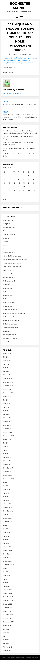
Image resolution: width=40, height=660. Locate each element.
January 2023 (7, 507)
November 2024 (8, 429)
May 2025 (6, 407)
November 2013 (8, 615)
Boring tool (6, 224)
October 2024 (7, 432)
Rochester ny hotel (9, 317)
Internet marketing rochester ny (13, 263)
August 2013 (7, 625)
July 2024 (6, 443)
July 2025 (6, 400)
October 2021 (7, 561)
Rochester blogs (8, 292)
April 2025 (6, 411)
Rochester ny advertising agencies (14, 313)
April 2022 (6, 540)
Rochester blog (7, 288)
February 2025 (7, 418)
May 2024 (6, 450)
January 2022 (7, 550)
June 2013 (6, 633)
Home (11, 72)
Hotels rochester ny (9, 252)
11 (9, 183)
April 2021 (6, 582)
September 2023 (8, 479)
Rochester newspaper (10, 310)
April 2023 (6, 497)
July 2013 (6, 629)
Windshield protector (9, 342)
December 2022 (8, 511)
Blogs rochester (8, 220)
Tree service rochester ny (11, 328)
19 (14, 187)
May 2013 (6, 636)
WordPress (35, 657)
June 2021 (6, 575)
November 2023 (8, 472)
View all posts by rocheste (12, 94)
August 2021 (7, 568)
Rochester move (8, 306)
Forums (5, 242)
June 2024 (6, 446)
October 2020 (7, 604)
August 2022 (7, 525)
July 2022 (6, 529)
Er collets (6, 238)
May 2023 (6, 493)
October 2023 (7, 475)
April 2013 (6, 640)
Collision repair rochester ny (11, 231)
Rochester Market (20, 6)
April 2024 (6, 454)
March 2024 (6, 457)
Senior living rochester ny (11, 324)
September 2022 (8, 522)
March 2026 (6, 371)
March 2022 (6, 543)
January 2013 (7, 650)
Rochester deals (8, 295)
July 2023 (6, 486)
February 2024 (7, 461)
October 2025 (7, 389)
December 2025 (8, 382)
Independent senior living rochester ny (15, 259)
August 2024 (7, 439)
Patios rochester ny (9, 277)
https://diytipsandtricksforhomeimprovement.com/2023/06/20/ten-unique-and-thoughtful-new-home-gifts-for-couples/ (20, 60)
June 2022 (6, 532)
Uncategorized (7, 331)
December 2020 (8, 597)
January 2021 (7, 593)
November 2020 (8, 600)
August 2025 (7, 396)
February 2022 (7, 547)
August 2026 (7, 353)
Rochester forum (8, 299)
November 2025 (8, 386)
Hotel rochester (8, 249)
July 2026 (6, 357)
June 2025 (6, 403)
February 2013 (7, 647)
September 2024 (8, 436)
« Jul (4, 199)
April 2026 (6, 368)
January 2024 (7, 464)
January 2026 (7, 378)
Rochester (6, 285)
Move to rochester (8, 270)
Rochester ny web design (11, 320)
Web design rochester (9, 335)
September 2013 (8, 622)
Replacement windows (10, 281)
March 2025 (6, 414)
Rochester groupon (9, 302)
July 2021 (6, 572)
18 (9, 187)
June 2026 (6, 361)
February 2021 (7, 590)
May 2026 (6, 364)
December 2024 (8, 425)
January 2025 (7, 421)
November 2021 (8, 557)
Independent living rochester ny (13, 256)
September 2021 (8, 565)
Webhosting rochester (10, 338)
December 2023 (8, 468)
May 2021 (6, 579)
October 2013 (7, 618)
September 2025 (8, 393)
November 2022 (8, 514)
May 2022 (6, 536)
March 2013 (6, 643)
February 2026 (7, 375)
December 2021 (8, 554)
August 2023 (7, 482)
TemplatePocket (19, 657)
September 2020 (8, 608)
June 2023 (6, 489)
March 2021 (6, 586)
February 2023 (7, 504)
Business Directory (9, 227)
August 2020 (7, 611)
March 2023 (6, 500)
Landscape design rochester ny (12, 267)
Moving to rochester (9, 274)
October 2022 (7, 518)
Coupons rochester (9, 234)
